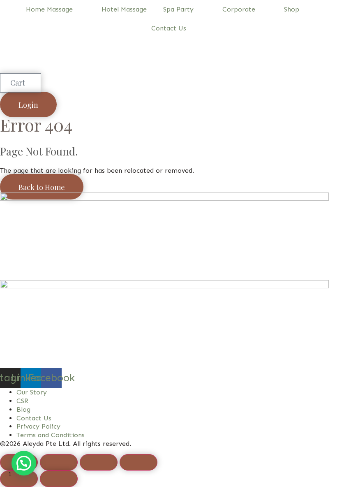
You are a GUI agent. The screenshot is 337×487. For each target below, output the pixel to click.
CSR (22, 401)
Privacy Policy (38, 426)
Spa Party (178, 9)
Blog (23, 409)
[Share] (99, 462)
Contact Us (168, 28)
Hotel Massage (124, 9)
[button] (24, 463)
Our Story (31, 392)
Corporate (238, 9)
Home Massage (49, 9)
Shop (291, 9)
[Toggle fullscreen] (59, 462)
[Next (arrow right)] (59, 479)
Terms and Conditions (50, 435)
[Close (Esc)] (138, 462)
